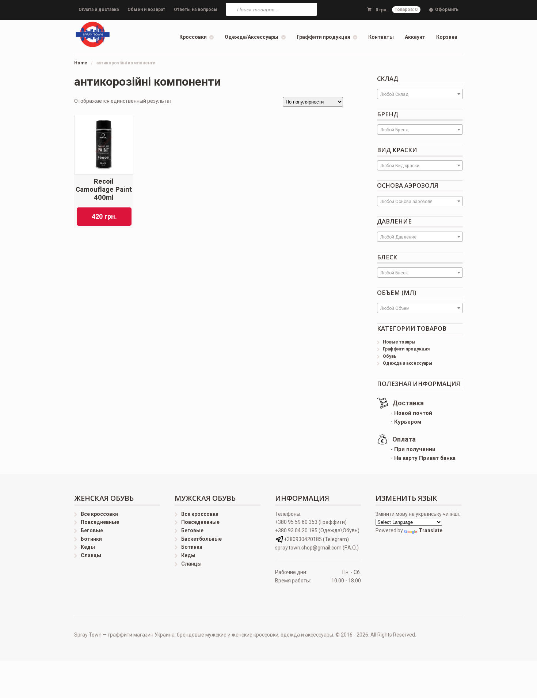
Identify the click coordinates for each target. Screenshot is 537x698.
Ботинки (91, 539)
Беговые (92, 530)
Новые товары (399, 342)
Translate (430, 530)
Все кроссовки (99, 514)
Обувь (389, 356)
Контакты (381, 37)
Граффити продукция (323, 37)
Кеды (88, 547)
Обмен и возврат (146, 9)
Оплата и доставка (99, 9)
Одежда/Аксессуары (251, 37)
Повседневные (100, 522)
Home (80, 62)
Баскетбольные (201, 539)
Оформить (446, 9)
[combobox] (420, 94)
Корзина (446, 37)
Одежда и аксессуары (407, 363)
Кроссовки (193, 37)
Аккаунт (415, 37)
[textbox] (419, 94)
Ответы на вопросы (195, 9)
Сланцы (91, 555)
